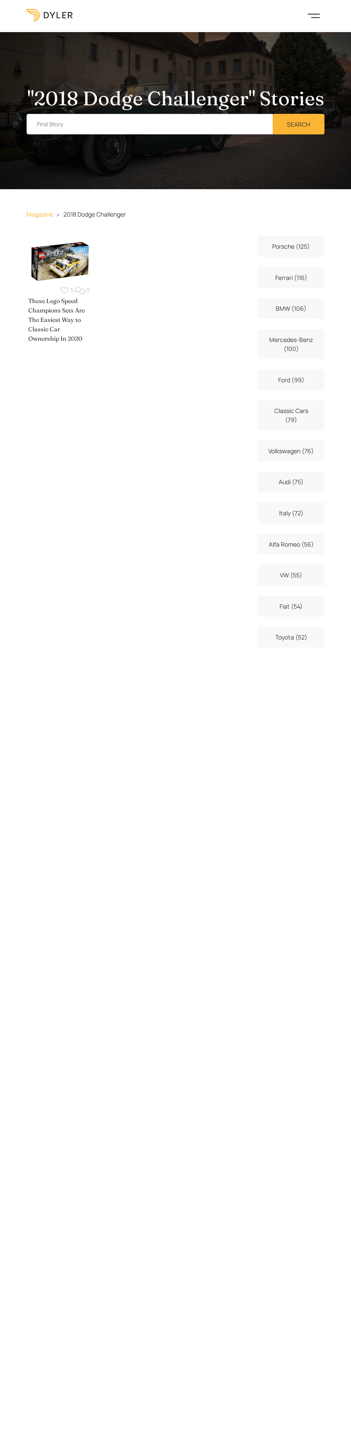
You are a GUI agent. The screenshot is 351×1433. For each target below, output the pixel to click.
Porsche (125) (291, 246)
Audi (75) (291, 482)
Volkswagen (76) (291, 451)
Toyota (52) (291, 637)
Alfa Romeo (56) (291, 544)
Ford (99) (291, 380)
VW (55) (291, 575)
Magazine (40, 214)
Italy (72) (291, 513)
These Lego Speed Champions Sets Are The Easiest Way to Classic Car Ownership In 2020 (56, 319)
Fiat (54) (291, 606)
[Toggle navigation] (313, 15)
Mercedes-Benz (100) (291, 344)
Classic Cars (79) (291, 415)
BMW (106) (291, 308)
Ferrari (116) (291, 278)
